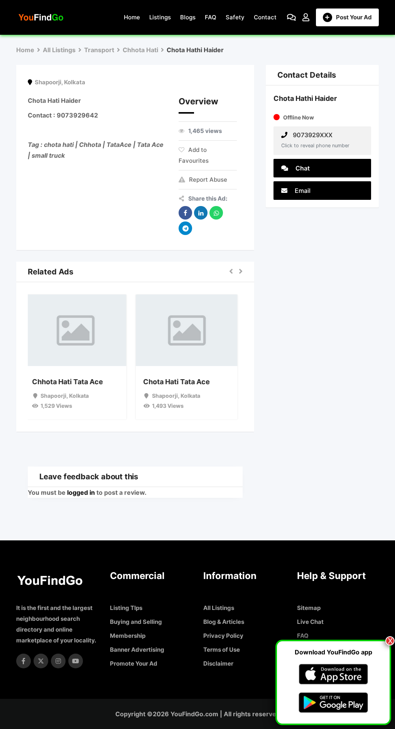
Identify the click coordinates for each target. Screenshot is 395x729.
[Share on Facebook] (185, 213)
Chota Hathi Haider (305, 98)
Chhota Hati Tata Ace (71, 382)
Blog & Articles (223, 621)
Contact (265, 17)
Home (132, 17)
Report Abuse (208, 179)
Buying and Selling (136, 621)
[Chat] (291, 17)
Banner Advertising (137, 649)
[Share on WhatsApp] (216, 213)
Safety (235, 17)
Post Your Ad (354, 17)
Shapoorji (48, 82)
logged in (81, 492)
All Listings (218, 607)
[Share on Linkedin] (201, 213)
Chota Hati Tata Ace (181, 382)
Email (302, 190)
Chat (302, 168)
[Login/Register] (305, 17)
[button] (231, 271)
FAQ (210, 17)
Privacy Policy (223, 635)
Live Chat (310, 621)
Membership (127, 635)
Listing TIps (126, 607)
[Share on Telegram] (185, 228)
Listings (160, 17)
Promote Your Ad (133, 663)
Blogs (188, 17)
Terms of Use (221, 649)
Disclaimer (218, 663)
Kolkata (74, 82)
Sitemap (309, 607)
